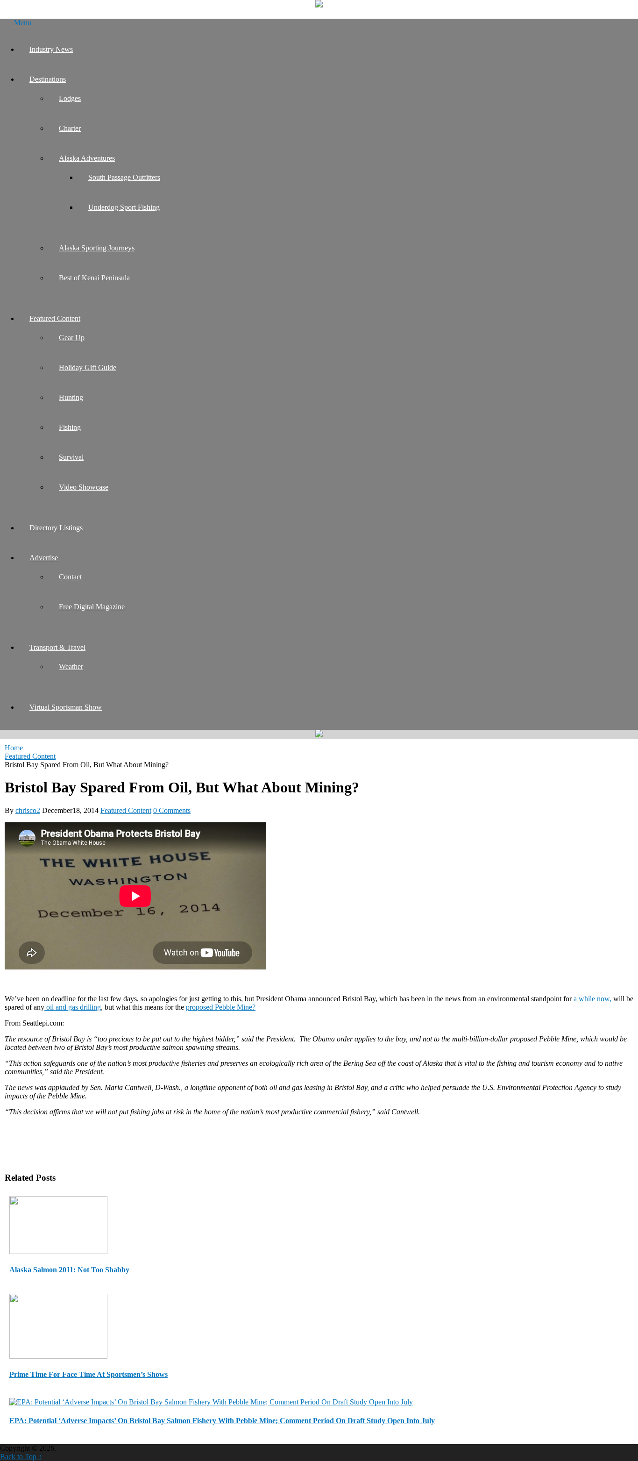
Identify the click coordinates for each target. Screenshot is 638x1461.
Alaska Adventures (87, 158)
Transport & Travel (57, 647)
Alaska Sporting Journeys (97, 248)
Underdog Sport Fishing (124, 207)
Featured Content (54, 318)
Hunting (71, 397)
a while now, (593, 999)
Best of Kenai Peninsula (94, 278)
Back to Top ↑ (21, 1457)
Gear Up (72, 338)
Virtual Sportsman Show (65, 707)
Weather (71, 666)
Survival (71, 457)
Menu (22, 23)
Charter (70, 128)
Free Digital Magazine (92, 607)
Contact (70, 577)
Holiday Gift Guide (87, 367)
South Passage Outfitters (124, 177)
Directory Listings (56, 528)
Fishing (70, 427)
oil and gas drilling (72, 1007)
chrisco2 (27, 810)
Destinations (47, 79)
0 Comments (172, 810)
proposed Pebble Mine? (220, 1007)
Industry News (51, 49)
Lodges (70, 98)
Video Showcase (83, 487)
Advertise (43, 558)
